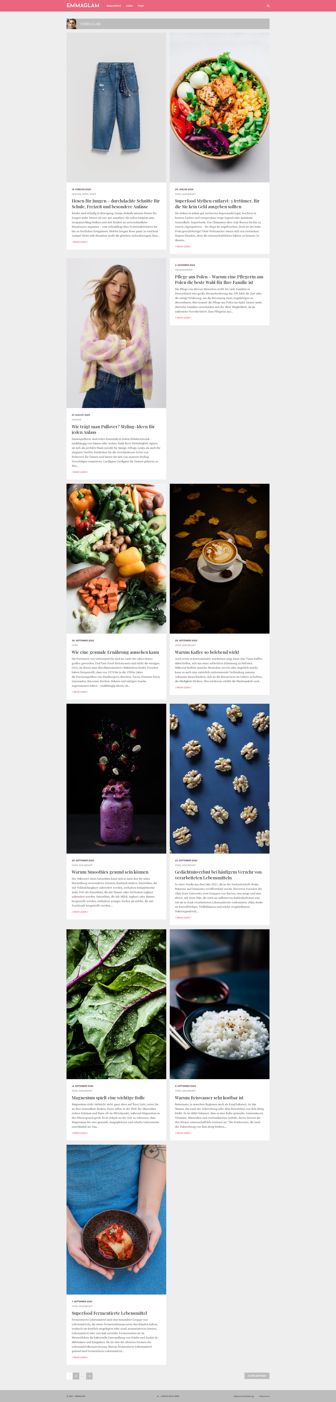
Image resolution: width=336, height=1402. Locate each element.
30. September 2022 (83, 640)
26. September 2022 (83, 860)
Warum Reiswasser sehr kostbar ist (209, 1097)
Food (178, 194)
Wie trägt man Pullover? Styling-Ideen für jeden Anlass (113, 429)
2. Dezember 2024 (185, 265)
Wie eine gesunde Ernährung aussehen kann (115, 652)
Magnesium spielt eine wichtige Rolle (108, 1097)
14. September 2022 (82, 1086)
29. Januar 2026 (184, 189)
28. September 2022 (186, 640)
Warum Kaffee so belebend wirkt (207, 652)
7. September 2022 (82, 1301)
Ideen (85, 194)
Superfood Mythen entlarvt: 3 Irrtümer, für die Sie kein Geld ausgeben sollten (217, 203)
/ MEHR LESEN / (80, 241)
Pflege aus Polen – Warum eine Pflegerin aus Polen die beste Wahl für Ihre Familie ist (219, 279)
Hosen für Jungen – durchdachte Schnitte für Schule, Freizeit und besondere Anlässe (116, 203)
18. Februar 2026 (81, 189)
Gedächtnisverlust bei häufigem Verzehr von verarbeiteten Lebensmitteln (218, 874)
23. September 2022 (186, 860)
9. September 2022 (185, 1086)
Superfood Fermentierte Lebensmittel (109, 1313)
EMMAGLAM (83, 6)
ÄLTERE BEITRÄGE (257, 1375)
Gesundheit (189, 194)
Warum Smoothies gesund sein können (110, 872)
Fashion (76, 194)
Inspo (92, 194)
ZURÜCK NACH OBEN (170, 1396)
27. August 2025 (81, 414)
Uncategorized (184, 269)
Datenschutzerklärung (244, 1396)
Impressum (264, 1396)
